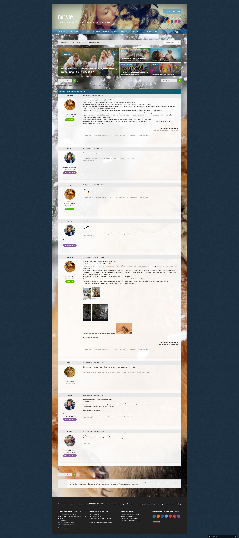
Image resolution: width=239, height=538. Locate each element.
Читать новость (120, 289)
